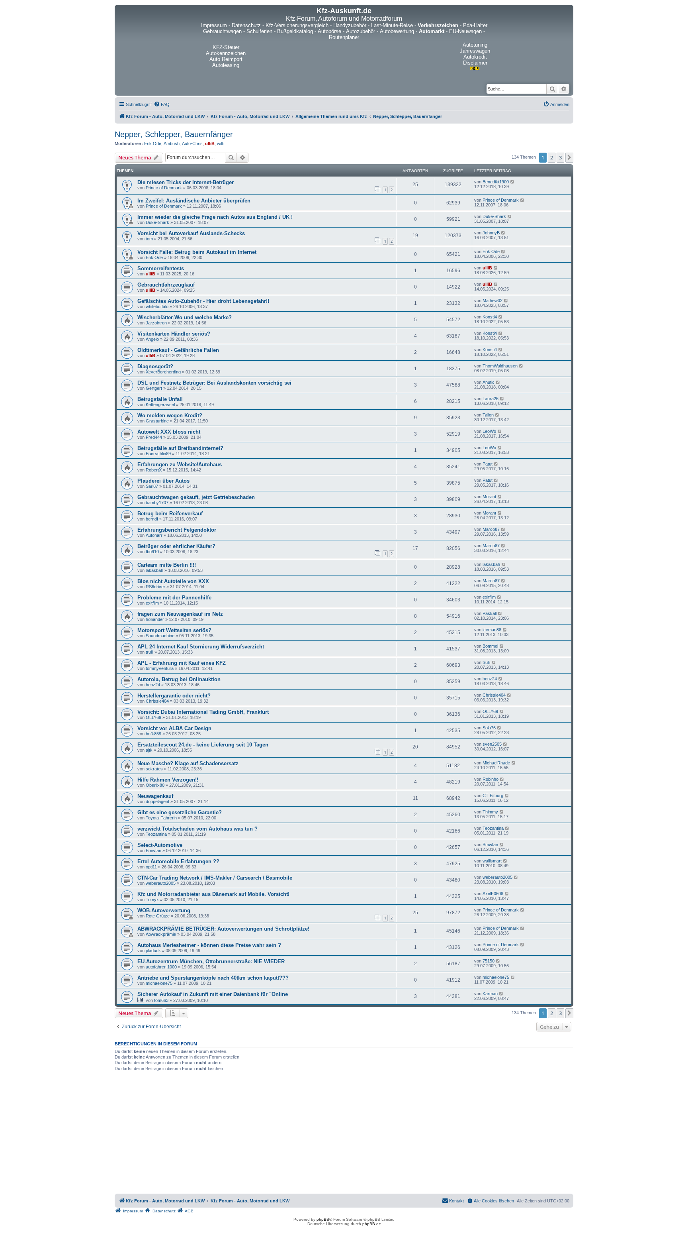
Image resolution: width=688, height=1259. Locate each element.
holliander (155, 619)
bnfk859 (153, 733)
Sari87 (152, 486)
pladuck (153, 950)
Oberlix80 (155, 785)
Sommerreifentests (160, 268)
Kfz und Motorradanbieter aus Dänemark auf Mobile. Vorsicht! (213, 894)
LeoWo (489, 431)
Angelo (152, 339)
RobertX (154, 469)
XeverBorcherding (163, 371)
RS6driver (155, 586)
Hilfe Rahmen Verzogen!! (167, 780)
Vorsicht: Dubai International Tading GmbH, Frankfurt (203, 712)
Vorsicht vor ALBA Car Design (174, 728)
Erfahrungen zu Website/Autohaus (179, 464)
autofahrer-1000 (161, 966)
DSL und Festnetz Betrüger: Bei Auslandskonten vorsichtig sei (214, 383)
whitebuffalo (157, 306)
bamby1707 (157, 502)
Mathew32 (492, 300)
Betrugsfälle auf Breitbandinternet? (180, 448)
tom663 (161, 1000)
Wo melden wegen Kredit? (169, 415)
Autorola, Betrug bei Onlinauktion (179, 679)
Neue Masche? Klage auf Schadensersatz (187, 763)
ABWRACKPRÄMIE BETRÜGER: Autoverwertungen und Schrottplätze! (223, 929)
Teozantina (156, 834)
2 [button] (551, 157)
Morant (489, 496)
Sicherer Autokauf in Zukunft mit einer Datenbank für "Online (212, 994)
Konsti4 (490, 316)
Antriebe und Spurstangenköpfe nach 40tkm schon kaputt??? (213, 978)
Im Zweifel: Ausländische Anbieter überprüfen (193, 201)
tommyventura (160, 668)
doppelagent (157, 801)
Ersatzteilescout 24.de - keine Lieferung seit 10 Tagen (202, 745)
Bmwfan (153, 850)
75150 (488, 960)
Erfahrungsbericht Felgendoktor (176, 530)
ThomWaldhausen (500, 365)
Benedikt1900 (496, 181)
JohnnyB (491, 232)
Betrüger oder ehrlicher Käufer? (176, 546)
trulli (149, 652)
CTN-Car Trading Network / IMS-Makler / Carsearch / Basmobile (214, 878)
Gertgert (154, 388)
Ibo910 (152, 551)
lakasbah (154, 570)
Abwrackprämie (161, 934)
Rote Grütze (158, 915)
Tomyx (152, 899)
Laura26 (490, 398)
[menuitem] (162, 104)
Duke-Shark (157, 222)
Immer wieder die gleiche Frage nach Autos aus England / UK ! (215, 217)
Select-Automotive (159, 845)
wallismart (492, 860)
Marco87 (491, 529)
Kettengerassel (160, 404)
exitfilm (152, 603)
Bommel (490, 646)
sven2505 (492, 744)
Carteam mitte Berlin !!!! (166, 565)
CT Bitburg (493, 795)
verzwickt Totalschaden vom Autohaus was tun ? (197, 829)
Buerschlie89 (158, 453)
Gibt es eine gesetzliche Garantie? (179, 812)
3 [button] (560, 157)
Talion (488, 414)
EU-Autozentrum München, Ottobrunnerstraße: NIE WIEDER (211, 961)
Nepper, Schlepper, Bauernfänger (174, 134)
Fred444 (154, 437)
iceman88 (492, 629)
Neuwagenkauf (155, 796)
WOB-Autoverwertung (163, 910)
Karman (490, 993)
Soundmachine (160, 635)
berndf (152, 519)
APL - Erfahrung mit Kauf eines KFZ (181, 663)
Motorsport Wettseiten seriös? (174, 630)
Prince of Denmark (164, 187)
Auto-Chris (192, 143)
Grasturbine (157, 420)
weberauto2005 (161, 883)
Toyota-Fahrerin (161, 817)
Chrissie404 (157, 701)
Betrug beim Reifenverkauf (170, 514)
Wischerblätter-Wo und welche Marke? (184, 317)
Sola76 (489, 727)
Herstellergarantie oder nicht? (174, 696)
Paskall (489, 613)
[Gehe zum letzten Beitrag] (512, 181)
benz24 (153, 684)
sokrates (154, 768)
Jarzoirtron (156, 322)
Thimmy (490, 811)
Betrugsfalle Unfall (160, 399)
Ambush (172, 143)
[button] (569, 157)
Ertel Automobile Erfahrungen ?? (178, 861)
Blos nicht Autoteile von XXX (173, 581)
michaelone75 (159, 983)
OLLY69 (153, 717)
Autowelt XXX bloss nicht (168, 432)
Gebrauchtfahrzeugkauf (166, 285)
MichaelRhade (496, 762)
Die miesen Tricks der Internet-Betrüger (185, 182)
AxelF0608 (493, 893)
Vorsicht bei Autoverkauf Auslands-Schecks (191, 233)
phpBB (323, 1219)
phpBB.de (371, 1224)
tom (149, 238)
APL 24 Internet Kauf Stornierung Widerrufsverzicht (200, 647)
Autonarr (154, 535)
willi (220, 143)
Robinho (490, 779)
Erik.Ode (152, 143)
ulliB (210, 143)
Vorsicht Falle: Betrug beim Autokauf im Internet (196, 252)
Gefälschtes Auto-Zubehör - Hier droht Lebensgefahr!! (203, 301)
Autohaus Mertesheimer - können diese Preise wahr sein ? (209, 945)
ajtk (149, 750)
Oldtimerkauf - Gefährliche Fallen (178, 350)
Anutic (488, 382)
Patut (488, 464)
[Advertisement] (344, 1134)
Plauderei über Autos (163, 481)
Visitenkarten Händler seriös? (173, 334)
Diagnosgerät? (155, 366)
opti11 (151, 866)
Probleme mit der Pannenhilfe (174, 598)
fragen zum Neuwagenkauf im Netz (180, 614)
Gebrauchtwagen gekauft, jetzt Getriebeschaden (196, 497)
